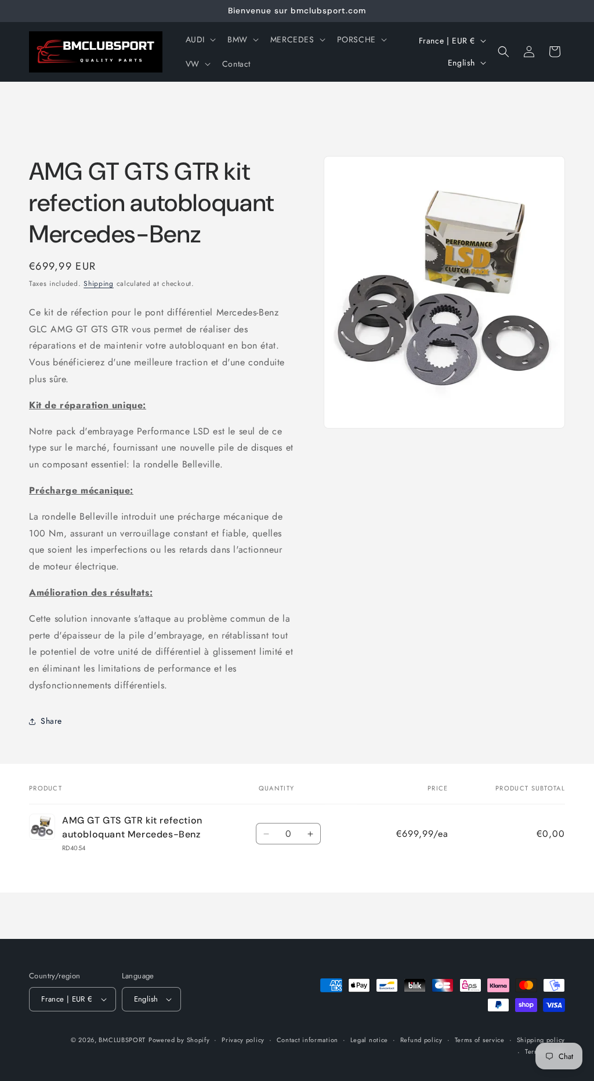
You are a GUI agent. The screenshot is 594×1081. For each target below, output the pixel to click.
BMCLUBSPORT (122, 1039)
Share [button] (51, 721)
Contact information (307, 1039)
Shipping (99, 283)
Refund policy (421, 1039)
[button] (199, 39)
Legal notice (369, 1039)
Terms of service (480, 1039)
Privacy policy (243, 1039)
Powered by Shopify (179, 1039)
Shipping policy (541, 1039)
